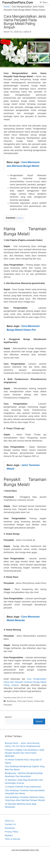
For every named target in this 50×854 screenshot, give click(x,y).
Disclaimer (10, 828)
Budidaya (11, 701)
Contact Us (10, 824)
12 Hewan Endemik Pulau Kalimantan (23, 786)
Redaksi (9, 835)
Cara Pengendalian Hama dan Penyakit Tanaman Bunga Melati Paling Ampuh (25, 682)
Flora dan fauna (25, 701)
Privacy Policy (11, 831)
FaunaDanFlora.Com (17, 2)
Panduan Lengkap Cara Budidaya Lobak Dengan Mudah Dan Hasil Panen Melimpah (24, 753)
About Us (9, 820)
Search (8, 717)
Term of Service (12, 839)
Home (6, 6)
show (20, 218)
